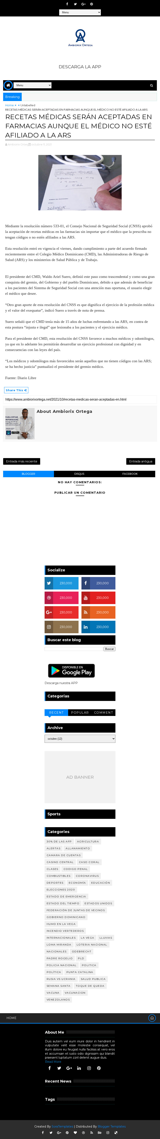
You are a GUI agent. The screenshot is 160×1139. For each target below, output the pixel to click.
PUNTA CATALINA (79, 972)
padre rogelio (60, 958)
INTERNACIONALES (61, 937)
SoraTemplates (62, 1126)
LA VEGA (87, 937)
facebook (130, 473)
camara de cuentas (64, 855)
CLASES (52, 868)
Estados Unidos (98, 903)
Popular (80, 712)
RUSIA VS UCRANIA (61, 978)
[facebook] (67, 4)
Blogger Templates (112, 1126)
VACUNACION (75, 992)
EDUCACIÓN (100, 882)
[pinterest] (92, 4)
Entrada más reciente (21, 461)
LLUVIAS (106, 937)
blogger (28, 473)
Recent (56, 712)
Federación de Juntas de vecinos (76, 910)
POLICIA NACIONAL (62, 965)
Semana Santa (59, 985)
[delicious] (116, 1133)
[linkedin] (79, 1068)
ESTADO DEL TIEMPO (63, 903)
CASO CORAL (89, 862)
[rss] (92, 1133)
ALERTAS (54, 848)
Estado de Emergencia (66, 896)
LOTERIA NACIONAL (92, 944)
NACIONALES (57, 951)
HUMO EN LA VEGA (61, 923)
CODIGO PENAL (76, 868)
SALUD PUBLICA (93, 978)
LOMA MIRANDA (59, 944)
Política (54, 972)
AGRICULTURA (88, 841)
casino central (60, 862)
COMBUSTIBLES (59, 875)
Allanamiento (78, 848)
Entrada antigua (140, 461)
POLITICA (89, 965)
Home (9, 105)
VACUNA (53, 992)
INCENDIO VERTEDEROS (65, 930)
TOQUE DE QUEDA (90, 985)
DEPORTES (55, 882)
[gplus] (83, 4)
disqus (79, 473)
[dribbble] (83, 1133)
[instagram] (89, 1068)
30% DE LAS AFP (59, 841)
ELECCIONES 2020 (61, 889)
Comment (103, 712)
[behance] (100, 1133)
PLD (81, 958)
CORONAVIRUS (87, 875)
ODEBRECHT (81, 951)
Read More (53, 1062)
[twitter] (75, 4)
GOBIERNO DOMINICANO (66, 917)
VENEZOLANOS (58, 999)
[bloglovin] (75, 1133)
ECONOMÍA (77, 882)
